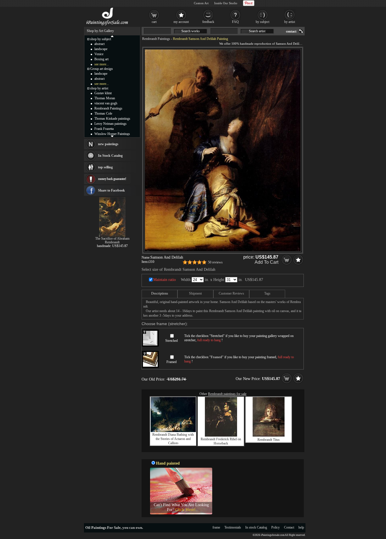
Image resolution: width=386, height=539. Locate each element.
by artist (289, 22)
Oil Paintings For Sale (103, 527)
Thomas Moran (104, 98)
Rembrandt (112, 242)
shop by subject (100, 39)
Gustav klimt (103, 93)
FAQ (235, 22)
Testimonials (232, 527)
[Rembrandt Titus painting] (269, 435)
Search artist (257, 31)
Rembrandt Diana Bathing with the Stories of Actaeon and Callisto (173, 439)
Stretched (171, 341)
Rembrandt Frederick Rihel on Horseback (221, 441)
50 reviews (215, 262)
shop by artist (99, 88)
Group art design (101, 69)
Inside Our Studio (225, 3)
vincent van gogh (105, 103)
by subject (262, 22)
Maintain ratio (164, 280)
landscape (100, 49)
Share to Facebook (111, 190)
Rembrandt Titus (268, 440)
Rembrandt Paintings (156, 39)
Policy (275, 527)
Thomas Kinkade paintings (112, 119)
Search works (190, 31)
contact (291, 31)
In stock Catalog (256, 527)
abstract (99, 44)
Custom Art (201, 3)
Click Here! (185, 509)
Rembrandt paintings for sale (227, 394)
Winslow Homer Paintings (112, 134)
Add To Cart (266, 262)
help (301, 527)
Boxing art (101, 59)
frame (216, 527)
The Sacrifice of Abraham (112, 238)
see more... (101, 64)
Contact (289, 527)
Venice (98, 54)
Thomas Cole (103, 113)
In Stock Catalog (110, 156)
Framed (171, 362)
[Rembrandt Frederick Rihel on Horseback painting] (221, 435)
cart (154, 22)
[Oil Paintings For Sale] (107, 25)
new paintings (108, 144)
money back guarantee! (112, 179)
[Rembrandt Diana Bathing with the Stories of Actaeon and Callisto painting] (173, 431)
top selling (105, 167)
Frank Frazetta (104, 129)
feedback (208, 22)
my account (181, 22)
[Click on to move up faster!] (112, 36)
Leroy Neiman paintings (110, 124)
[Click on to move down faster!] (112, 136)
